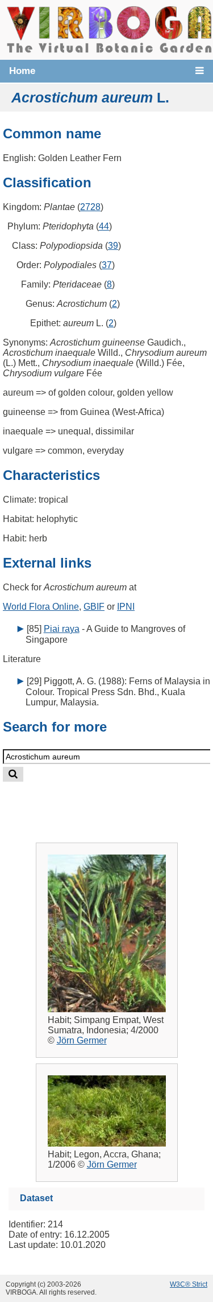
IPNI (126, 606)
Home (22, 70)
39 (113, 245)
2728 (90, 207)
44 (104, 226)
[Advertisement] (117, 803)
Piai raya (62, 629)
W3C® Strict (188, 1284)
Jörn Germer (82, 1040)
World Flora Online (41, 606)
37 (107, 265)
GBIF (94, 606)
